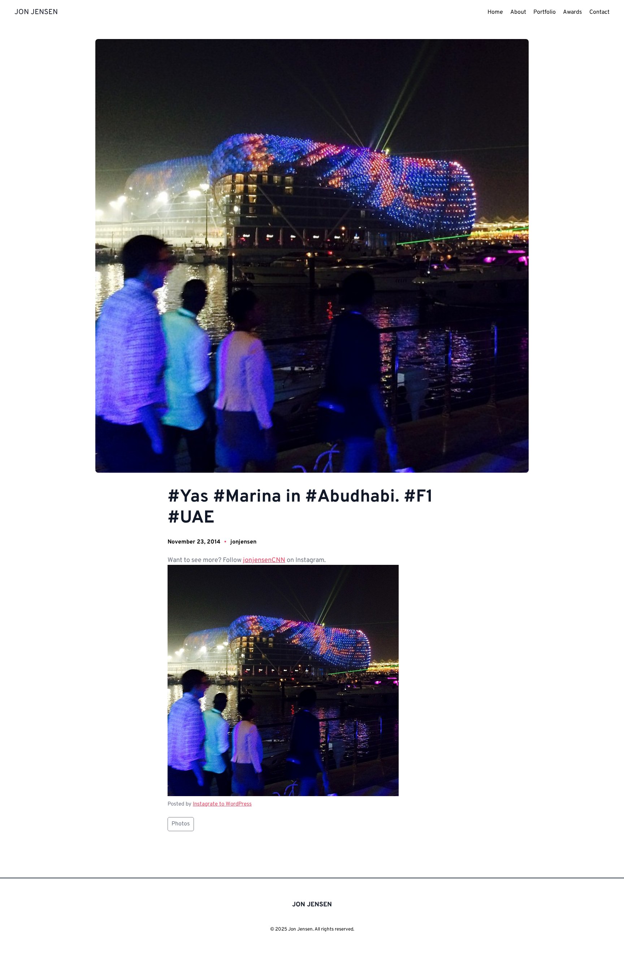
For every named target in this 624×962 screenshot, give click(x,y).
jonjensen (243, 542)
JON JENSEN (36, 12)
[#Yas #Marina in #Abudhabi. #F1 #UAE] (283, 794)
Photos (181, 824)
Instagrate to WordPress (222, 804)
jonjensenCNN (264, 560)
